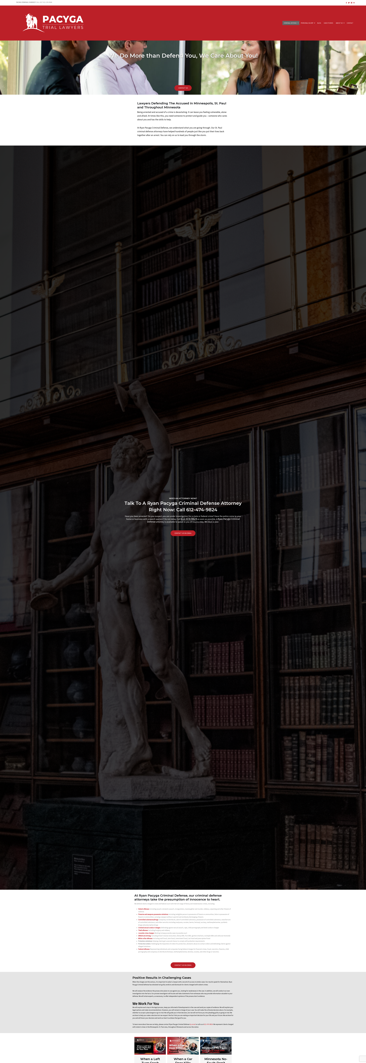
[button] (298, 23)
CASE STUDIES (328, 23)
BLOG (319, 23)
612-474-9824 (189, 519)
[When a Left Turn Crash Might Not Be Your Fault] (150, 1046)
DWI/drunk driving (144, 936)
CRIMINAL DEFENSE (290, 23)
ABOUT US (339, 23)
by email (193, 1024)
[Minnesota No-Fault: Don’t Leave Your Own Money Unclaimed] (216, 1046)
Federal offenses (144, 949)
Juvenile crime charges (146, 933)
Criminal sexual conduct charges (149, 928)
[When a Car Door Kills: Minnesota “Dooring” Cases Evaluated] (183, 1046)
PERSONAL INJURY (307, 23)
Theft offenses (143, 930)
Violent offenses (143, 909)
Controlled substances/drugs (148, 920)
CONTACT (350, 23)
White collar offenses (145, 938)
